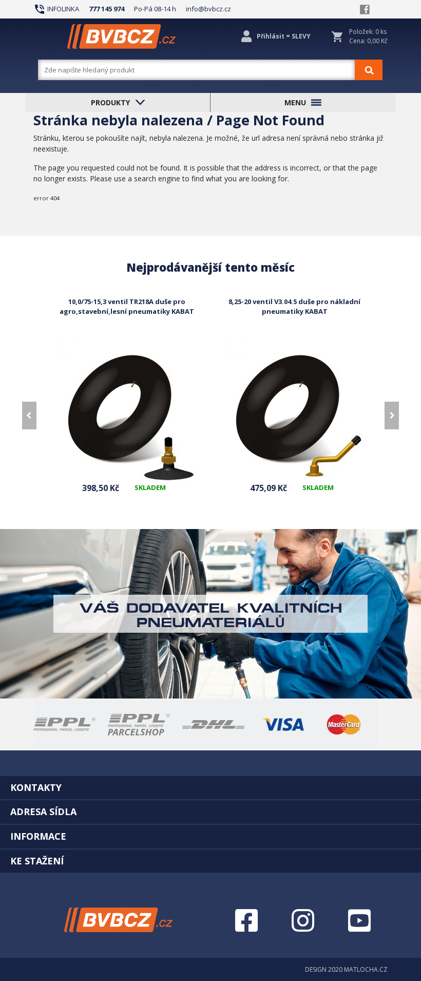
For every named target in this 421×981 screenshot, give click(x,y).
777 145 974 (106, 8)
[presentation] (29, 415)
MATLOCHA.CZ (366, 969)
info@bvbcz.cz (208, 8)
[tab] (210, 787)
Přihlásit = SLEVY (284, 36)
